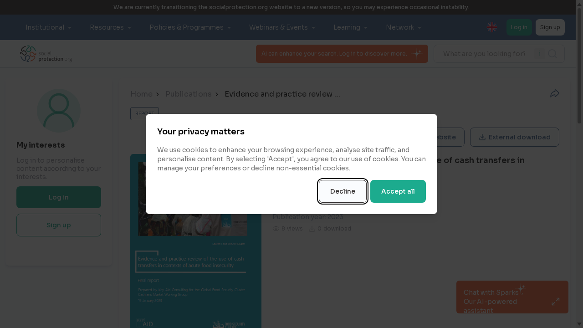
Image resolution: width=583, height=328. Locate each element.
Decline (342, 191)
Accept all (398, 191)
